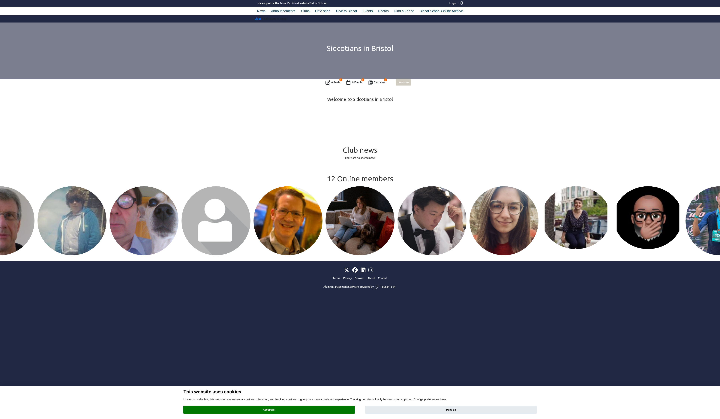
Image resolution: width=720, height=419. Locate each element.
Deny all (451, 409)
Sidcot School (318, 3)
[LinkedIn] (363, 270)
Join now (403, 82)
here (443, 399)
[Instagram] (370, 270)
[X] (346, 270)
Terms (336, 278)
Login (452, 3)
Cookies (359, 278)
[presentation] (5, 206)
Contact (382, 278)
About (371, 278)
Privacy (347, 278)
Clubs (258, 18)
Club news (360, 150)
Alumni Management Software (341, 286)
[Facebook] (355, 270)
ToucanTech (387, 286)
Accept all (269, 409)
